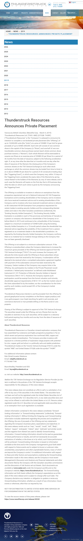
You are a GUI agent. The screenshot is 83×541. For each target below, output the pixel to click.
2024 (6, 56)
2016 (6, 95)
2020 (6, 75)
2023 (6, 61)
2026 (6, 47)
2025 (6, 52)
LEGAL (52, 534)
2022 (6, 66)
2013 (6, 109)
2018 (6, 85)
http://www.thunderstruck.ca (31, 374)
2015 (6, 99)
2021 (6, 71)
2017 (6, 90)
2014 (6, 104)
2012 (6, 114)
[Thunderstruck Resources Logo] (25, 4)
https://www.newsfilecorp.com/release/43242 (22, 499)
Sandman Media (75, 539)
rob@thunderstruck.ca (18, 359)
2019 (6, 80)
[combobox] (72, 12)
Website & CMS (65, 539)
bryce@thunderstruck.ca (19, 369)
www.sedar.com (20, 468)
